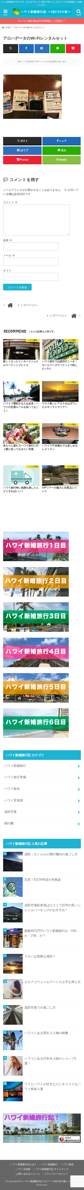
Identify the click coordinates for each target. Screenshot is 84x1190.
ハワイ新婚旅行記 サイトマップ (51, 1169)
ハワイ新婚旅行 (15, 765)
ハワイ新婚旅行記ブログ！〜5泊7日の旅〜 (45, 1181)
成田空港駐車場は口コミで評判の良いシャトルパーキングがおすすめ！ (52, 907)
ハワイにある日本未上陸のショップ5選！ (50, 1061)
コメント (10, 202)
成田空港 (10, 811)
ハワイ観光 (12, 788)
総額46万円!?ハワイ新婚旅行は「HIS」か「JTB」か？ (52, 933)
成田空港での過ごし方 (40, 1007)
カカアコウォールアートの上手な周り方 (52, 982)
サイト (7, 270)
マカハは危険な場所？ (40, 956)
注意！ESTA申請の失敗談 (42, 879)
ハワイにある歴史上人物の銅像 (46, 1033)
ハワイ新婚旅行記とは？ (24, 1164)
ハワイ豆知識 (13, 800)
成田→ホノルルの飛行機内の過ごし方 (51, 854)
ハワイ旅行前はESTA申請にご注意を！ (43, 20)
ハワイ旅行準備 (15, 777)
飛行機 (8, 823)
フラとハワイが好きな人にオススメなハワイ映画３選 (52, 1086)
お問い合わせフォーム (28, 1174)
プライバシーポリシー (56, 1174)
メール (9, 255)
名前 (7, 240)
